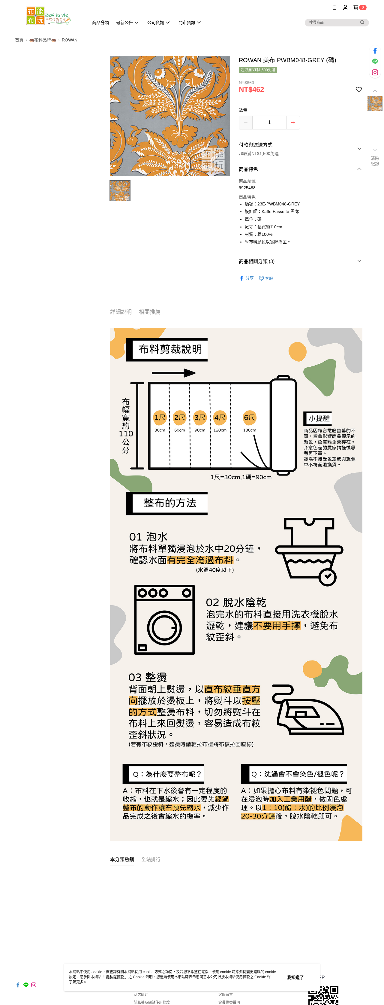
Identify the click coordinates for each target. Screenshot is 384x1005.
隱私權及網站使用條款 (152, 1002)
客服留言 (225, 995)
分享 (249, 278)
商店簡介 (141, 995)
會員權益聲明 (229, 1002)
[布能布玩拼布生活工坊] (48, 16)
